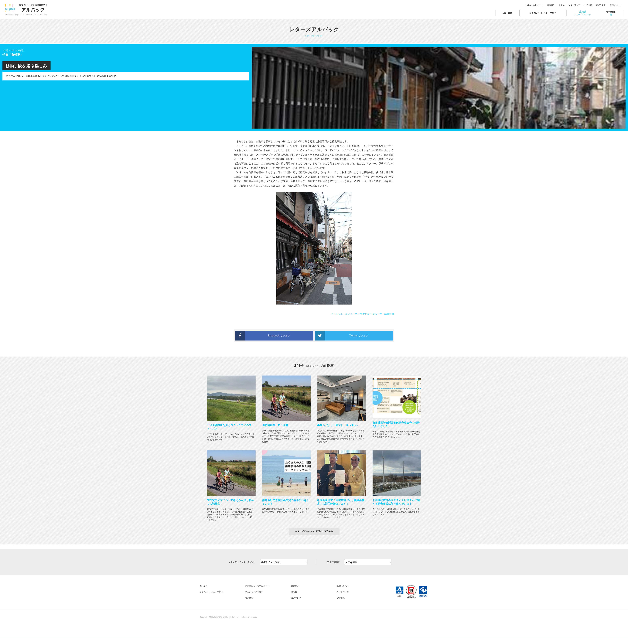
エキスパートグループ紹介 (543, 13)
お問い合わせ (615, 5)
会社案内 (507, 13)
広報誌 (583, 13)
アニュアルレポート (534, 5)
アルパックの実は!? (253, 592)
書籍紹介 (551, 5)
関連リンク (601, 5)
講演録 (562, 5)
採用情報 (611, 11)
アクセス (588, 5)
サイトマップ (574, 5)
